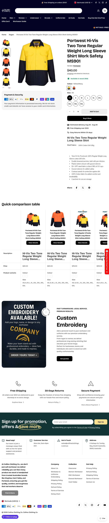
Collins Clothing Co (15, 512)
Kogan (11, 35)
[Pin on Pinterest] (89, 187)
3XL (69, 104)
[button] (107, 261)
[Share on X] (82, 187)
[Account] (98, 10)
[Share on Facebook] (76, 187)
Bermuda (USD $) (83, 3)
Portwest (76, 66)
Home (4, 35)
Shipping (70, 73)
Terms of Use (82, 427)
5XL (81, 104)
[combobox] (48, 10)
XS (70, 98)
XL (94, 98)
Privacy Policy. (94, 427)
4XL (75, 104)
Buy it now (87, 118)
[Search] (79, 10)
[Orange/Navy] (74, 88)
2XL (99, 98)
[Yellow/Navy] (69, 88)
